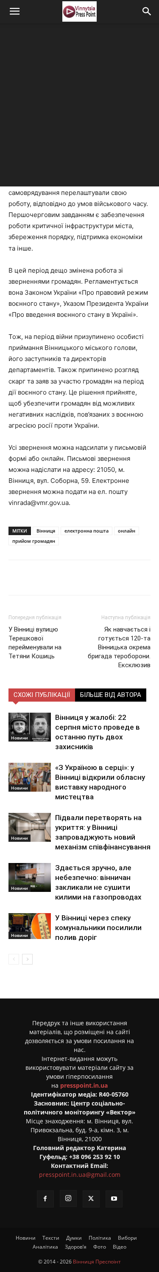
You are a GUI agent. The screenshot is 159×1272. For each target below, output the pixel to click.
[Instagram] (68, 1198)
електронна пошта (86, 530)
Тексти (50, 1237)
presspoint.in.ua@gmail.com (79, 1174)
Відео (119, 1246)
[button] (14, 11)
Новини (19, 738)
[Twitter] (63, 577)
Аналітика (45, 1246)
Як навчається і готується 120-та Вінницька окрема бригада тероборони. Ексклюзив (119, 647)
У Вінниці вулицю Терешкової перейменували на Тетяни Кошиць (34, 643)
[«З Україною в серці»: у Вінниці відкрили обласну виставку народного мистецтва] (29, 777)
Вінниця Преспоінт (97, 1261)
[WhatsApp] (121, 577)
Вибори (127, 1237)
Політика (100, 1237)
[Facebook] (43, 577)
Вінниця (45, 530)
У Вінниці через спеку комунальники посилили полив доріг (98, 928)
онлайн (126, 530)
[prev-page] (13, 959)
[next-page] (27, 959)
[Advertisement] (79, 106)
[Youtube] (114, 1198)
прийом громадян (33, 541)
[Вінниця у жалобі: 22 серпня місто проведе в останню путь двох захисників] (29, 727)
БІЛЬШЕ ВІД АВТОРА (110, 695)
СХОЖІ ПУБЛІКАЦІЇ (42, 695)
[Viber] (102, 577)
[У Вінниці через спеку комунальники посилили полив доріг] (29, 926)
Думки (74, 1237)
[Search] (147, 11)
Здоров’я (75, 1246)
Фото (99, 1246)
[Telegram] (82, 577)
